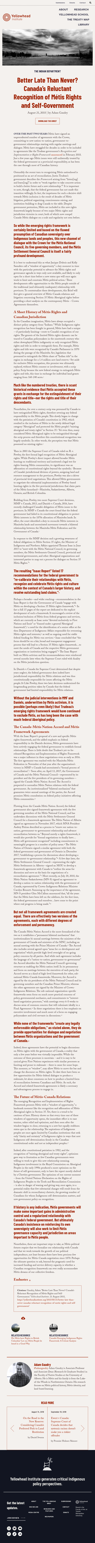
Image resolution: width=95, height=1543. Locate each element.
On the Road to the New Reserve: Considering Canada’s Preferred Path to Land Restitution (31, 1425)
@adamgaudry (41, 1368)
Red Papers (49, 1517)
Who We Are (33, 1507)
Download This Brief (47, 121)
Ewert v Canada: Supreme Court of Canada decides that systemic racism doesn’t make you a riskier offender (63, 1427)
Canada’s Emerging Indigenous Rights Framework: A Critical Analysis (65, 1340)
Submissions (60, 3)
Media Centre (33, 1512)
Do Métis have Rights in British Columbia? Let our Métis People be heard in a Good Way (26, 1341)
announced (56, 155)
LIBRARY (83, 24)
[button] (17, 1318)
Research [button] (81, 9)
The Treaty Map (78, 19)
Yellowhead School (74, 14)
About (63, 9)
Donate (72, 3)
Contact (83, 3)
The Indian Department (47, 71)
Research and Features (49, 1510)
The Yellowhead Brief (49, 1502)
